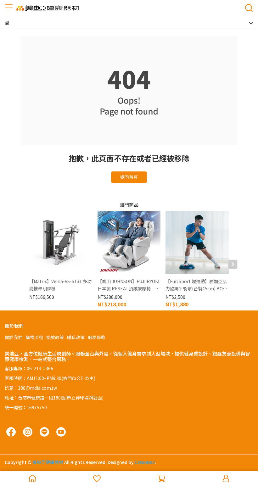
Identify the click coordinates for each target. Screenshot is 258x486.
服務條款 (96, 337)
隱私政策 (76, 337)
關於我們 (13, 337)
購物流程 (34, 337)
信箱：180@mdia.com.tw (31, 388)
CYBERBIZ (145, 462)
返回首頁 (129, 177)
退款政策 (55, 337)
